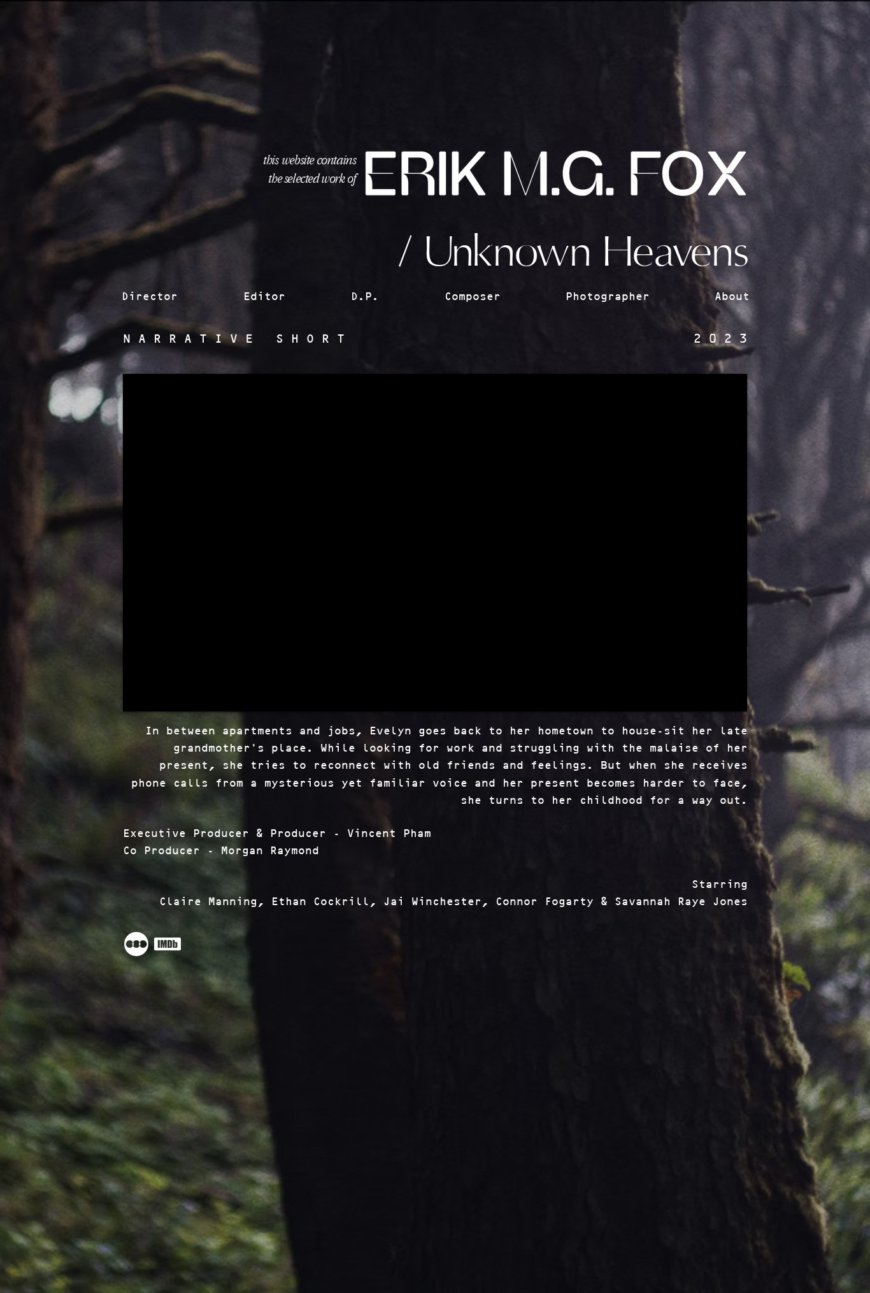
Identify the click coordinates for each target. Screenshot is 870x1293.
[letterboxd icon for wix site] (136, 944)
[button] (176, 297)
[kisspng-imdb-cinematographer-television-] (167, 944)
